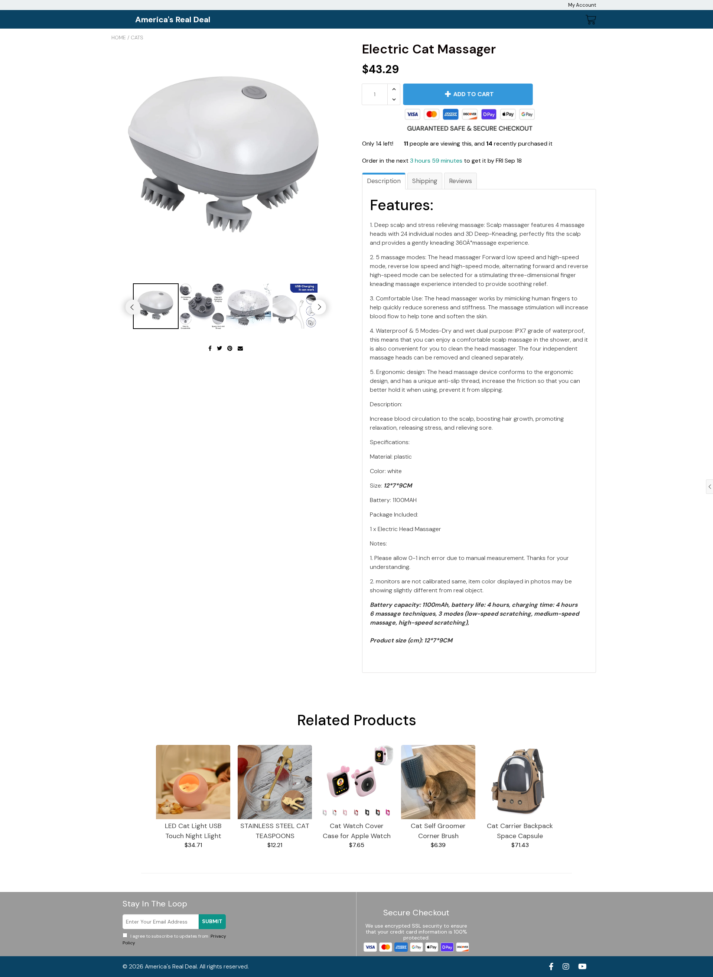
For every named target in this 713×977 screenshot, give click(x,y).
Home (118, 37)
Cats (137, 37)
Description (384, 181)
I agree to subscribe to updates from (174, 939)
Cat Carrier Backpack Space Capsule (520, 830)
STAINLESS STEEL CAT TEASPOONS (274, 830)
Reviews (460, 181)
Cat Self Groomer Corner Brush (438, 830)
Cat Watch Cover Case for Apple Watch (357, 830)
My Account (582, 5)
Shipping (424, 181)
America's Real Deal (172, 19)
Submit (212, 921)
